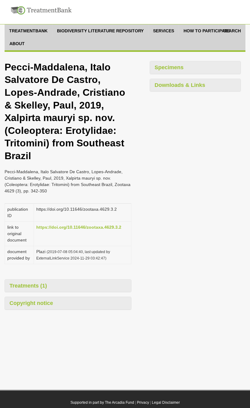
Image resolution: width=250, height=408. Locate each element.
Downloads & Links (180, 85)
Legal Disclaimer (166, 402)
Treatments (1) (28, 286)
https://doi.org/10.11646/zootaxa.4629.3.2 (78, 227)
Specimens (169, 67)
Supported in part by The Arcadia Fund (102, 402)
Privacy (143, 402)
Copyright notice (31, 303)
